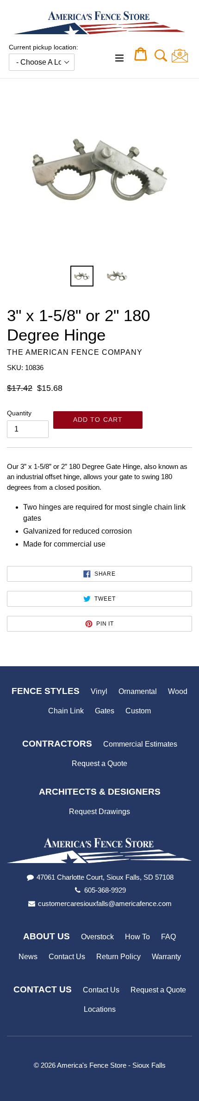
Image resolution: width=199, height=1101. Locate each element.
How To (137, 937)
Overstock (97, 937)
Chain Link (66, 711)
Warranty (166, 957)
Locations (100, 1009)
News (28, 957)
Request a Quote (99, 763)
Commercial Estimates (140, 744)
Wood (177, 691)
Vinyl (99, 691)
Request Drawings (99, 811)
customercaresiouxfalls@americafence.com (105, 903)
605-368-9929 (105, 890)
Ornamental (137, 691)
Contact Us (67, 957)
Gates (104, 711)
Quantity (19, 413)
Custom (138, 711)
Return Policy (118, 957)
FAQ (168, 937)
